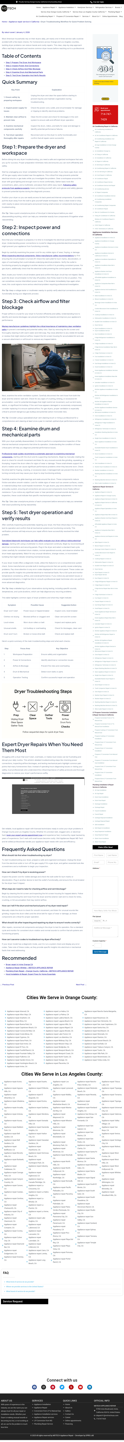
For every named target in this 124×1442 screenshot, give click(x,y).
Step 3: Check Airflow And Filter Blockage (23, 69)
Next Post (81, 985)
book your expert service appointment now (25, 835)
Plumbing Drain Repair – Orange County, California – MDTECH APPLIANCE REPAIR (40, 971)
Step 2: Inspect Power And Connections (22, 66)
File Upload (97, 916)
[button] (62, 1282)
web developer (22, 1005)
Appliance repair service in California (24, 22)
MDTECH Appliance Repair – (64, 1435)
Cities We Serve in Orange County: (62, 997)
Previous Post (7, 985)
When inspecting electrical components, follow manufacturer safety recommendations (38, 256)
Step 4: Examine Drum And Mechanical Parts (24, 72)
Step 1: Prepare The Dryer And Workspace (23, 62)
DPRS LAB (5, 1005)
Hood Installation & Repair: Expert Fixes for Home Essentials (31, 974)
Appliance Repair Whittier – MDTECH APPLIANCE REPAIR (29, 968)
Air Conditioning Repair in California (105, 126)
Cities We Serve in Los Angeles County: (62, 1074)
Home (4, 22)
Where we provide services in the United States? (24, 1287)
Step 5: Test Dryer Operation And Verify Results (26, 75)
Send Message (100, 952)
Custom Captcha (99, 941)
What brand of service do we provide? (20, 1291)
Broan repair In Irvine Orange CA (19, 964)
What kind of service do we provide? (20, 1282)
